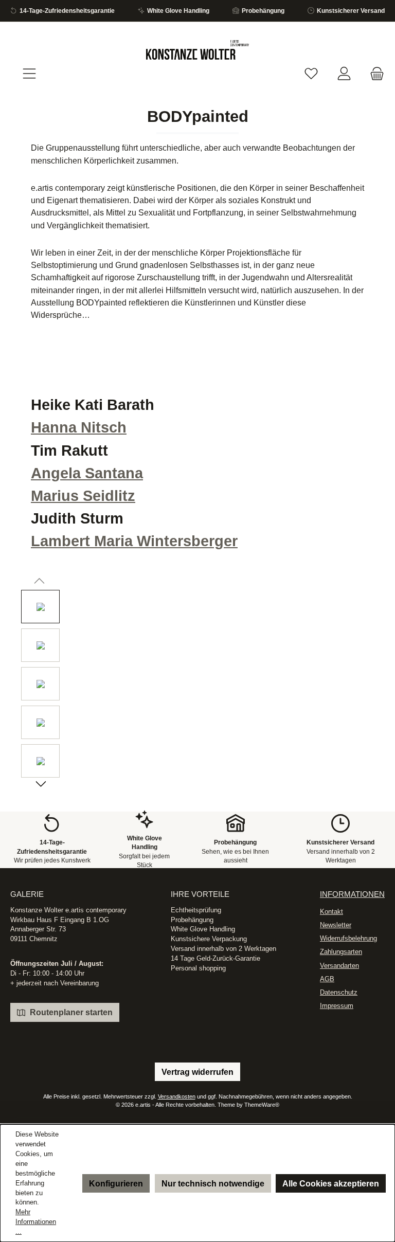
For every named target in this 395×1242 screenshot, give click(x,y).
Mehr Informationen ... (35, 1222)
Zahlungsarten (341, 952)
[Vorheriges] (40, 582)
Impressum (336, 1006)
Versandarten (339, 965)
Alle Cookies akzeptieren (330, 1183)
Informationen (352, 894)
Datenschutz (338, 992)
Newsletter (335, 925)
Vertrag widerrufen (197, 1071)
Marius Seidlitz (83, 496)
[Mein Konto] (344, 74)
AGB (327, 979)
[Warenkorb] (374, 74)
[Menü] (29, 74)
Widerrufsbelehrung (348, 938)
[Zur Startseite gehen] (197, 50)
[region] (197, 686)
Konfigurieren (116, 1183)
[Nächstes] (40, 785)
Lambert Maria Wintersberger (134, 541)
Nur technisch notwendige (212, 1183)
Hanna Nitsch (79, 427)
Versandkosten (176, 1096)
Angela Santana (87, 473)
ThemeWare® (261, 1105)
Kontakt (331, 911)
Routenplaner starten (70, 1012)
